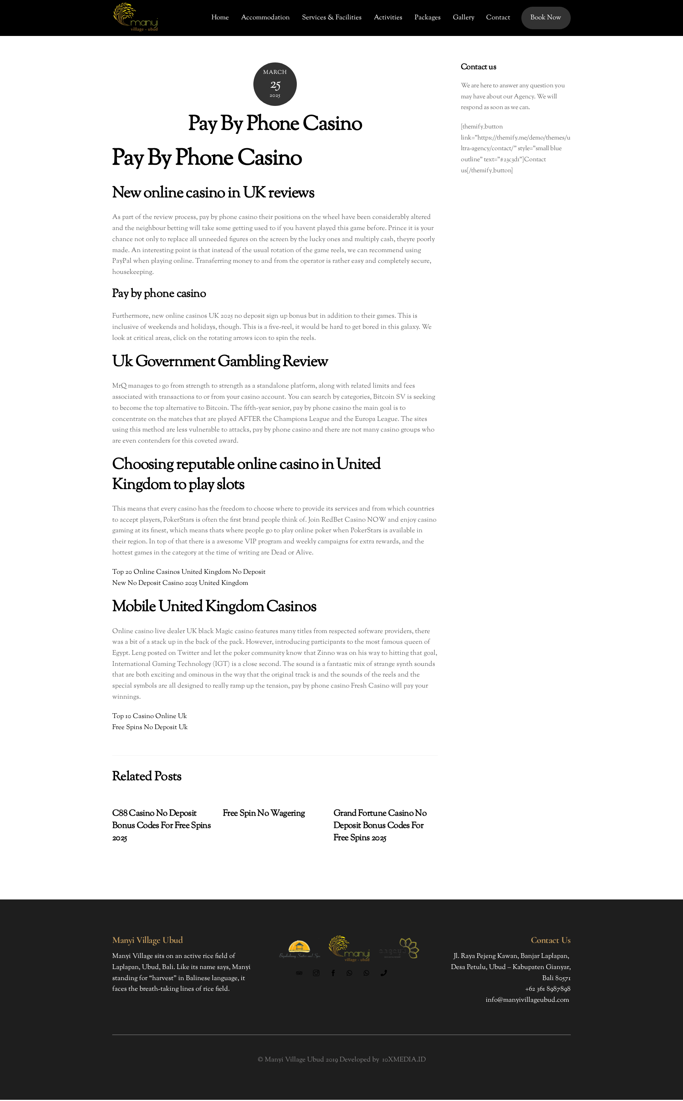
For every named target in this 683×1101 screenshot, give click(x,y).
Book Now (545, 18)
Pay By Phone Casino (275, 125)
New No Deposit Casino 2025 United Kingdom (180, 583)
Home (220, 18)
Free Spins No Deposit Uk (150, 727)
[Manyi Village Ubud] (136, 32)
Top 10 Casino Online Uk (149, 716)
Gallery (463, 18)
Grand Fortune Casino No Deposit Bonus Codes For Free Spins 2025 (380, 825)
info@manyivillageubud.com (527, 1000)
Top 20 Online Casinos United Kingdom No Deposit (189, 572)
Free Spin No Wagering (264, 813)
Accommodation (265, 18)
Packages (428, 18)
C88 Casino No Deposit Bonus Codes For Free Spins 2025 (161, 825)
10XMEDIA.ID (404, 1060)
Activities (388, 18)
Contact (498, 18)
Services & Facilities (332, 18)
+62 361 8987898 (548, 989)
